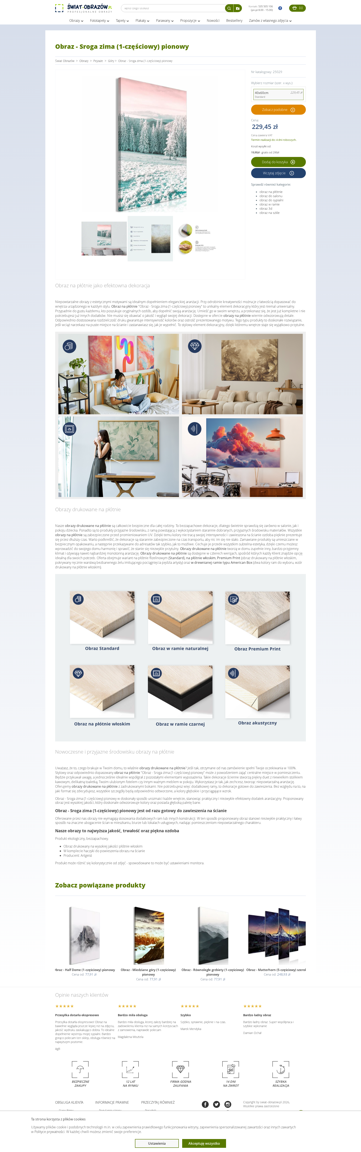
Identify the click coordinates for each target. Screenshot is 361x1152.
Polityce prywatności (49, 1131)
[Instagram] (227, 1105)
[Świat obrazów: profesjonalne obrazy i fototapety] (83, 8)
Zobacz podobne (274, 109)
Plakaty (141, 20)
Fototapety (98, 20)
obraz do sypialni (271, 200)
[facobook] (279, 8)
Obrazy (74, 20)
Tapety (120, 20)
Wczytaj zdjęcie (274, 173)
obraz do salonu (270, 196)
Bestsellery (234, 20)
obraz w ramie (269, 204)
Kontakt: (261, 8)
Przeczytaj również (158, 1102)
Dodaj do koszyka (275, 162)
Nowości (213, 20)
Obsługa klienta (69, 1102)
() (300, 7)
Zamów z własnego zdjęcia (268, 20)
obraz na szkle (269, 213)
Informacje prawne (112, 1102)
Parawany (163, 20)
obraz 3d (265, 208)
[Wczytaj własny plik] (238, 8)
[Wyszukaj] (229, 8)
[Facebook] (205, 1105)
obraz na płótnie (270, 192)
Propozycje (188, 20)
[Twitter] (216, 1105)
